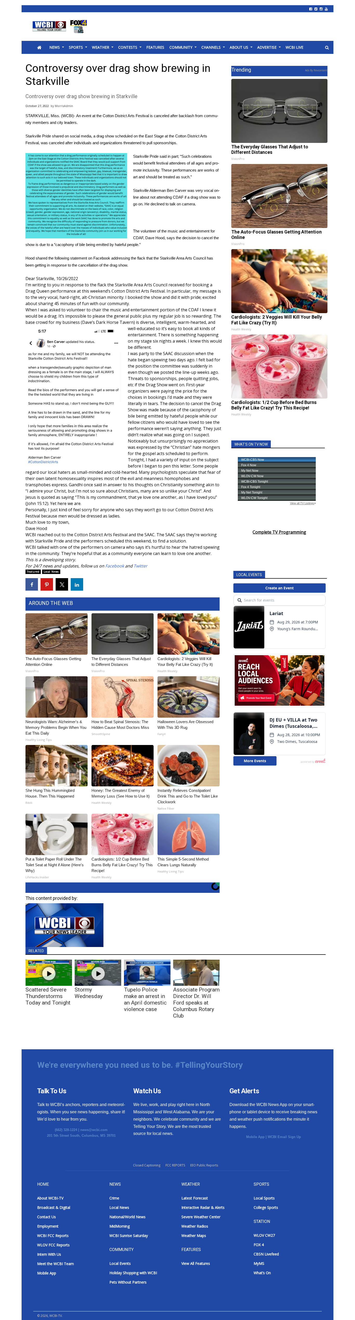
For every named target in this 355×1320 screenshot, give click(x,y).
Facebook (101, 258)
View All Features (195, 1263)
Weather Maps (193, 1235)
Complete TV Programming (279, 532)
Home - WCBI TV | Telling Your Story (61, 26)
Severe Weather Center (200, 1216)
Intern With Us (49, 1254)
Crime (114, 1198)
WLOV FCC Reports (53, 1244)
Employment (47, 1226)
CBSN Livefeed (266, 1254)
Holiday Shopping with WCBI (133, 1272)
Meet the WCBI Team (55, 1263)
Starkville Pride (38, 136)
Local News (51, 571)
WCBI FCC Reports (53, 1235)
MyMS (259, 1263)
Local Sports (264, 1198)
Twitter (140, 566)
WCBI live (294, 47)
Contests (127, 47)
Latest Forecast (194, 1198)
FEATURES (155, 47)
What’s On (262, 1272)
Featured (33, 571)
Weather (100, 47)
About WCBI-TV (50, 1198)
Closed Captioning (146, 1165)
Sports (76, 47)
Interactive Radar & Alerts (203, 1207)
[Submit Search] (327, 48)
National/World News (127, 1216)
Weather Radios (194, 1226)
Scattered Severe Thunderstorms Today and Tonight (47, 996)
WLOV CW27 (264, 1235)
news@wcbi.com (94, 1130)
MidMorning (119, 1226)
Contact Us (46, 1216)
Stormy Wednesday (89, 993)
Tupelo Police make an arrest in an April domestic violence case (145, 999)
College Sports (266, 1207)
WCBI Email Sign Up (284, 1137)
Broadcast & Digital (53, 1207)
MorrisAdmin (64, 106)
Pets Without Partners (128, 1282)
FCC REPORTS (175, 1165)
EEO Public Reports (204, 1165)
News (54, 47)
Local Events (120, 1263)
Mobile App (255, 1137)
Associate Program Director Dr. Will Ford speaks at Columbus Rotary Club (196, 1003)
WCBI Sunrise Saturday (128, 1235)
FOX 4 (259, 1244)
